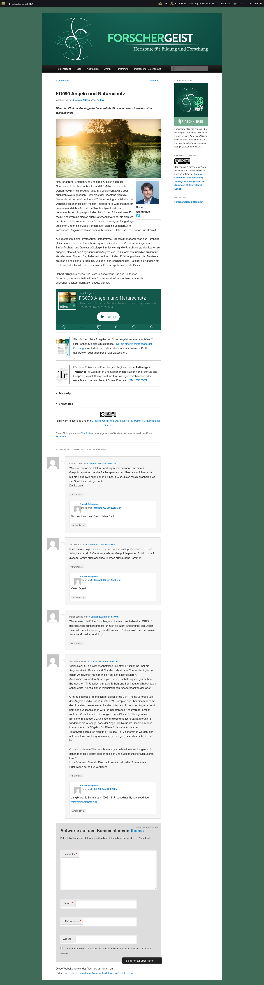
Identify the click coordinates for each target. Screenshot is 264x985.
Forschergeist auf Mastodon (188, 201)
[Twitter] (138, 216)
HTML (131, 380)
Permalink (61, 436)
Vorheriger (62, 80)
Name (68, 903)
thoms (137, 830)
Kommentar (70, 854)
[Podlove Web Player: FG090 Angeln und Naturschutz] (108, 309)
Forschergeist (64, 68)
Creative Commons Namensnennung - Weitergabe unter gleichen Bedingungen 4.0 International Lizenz (189, 181)
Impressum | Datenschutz (147, 68)
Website (67, 938)
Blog (79, 68)
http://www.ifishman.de (84, 802)
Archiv (107, 68)
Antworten (77, 494)
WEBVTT (141, 380)
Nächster (155, 80)
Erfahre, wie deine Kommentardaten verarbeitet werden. (102, 973)
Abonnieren (93, 68)
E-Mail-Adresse (72, 921)
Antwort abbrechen (146, 827)
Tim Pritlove (98, 100)
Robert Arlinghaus (89, 504)
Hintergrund (122, 68)
